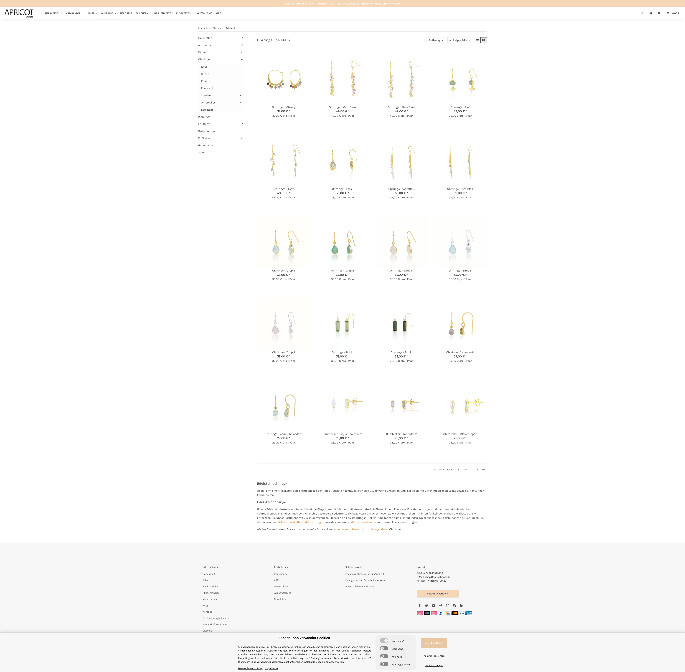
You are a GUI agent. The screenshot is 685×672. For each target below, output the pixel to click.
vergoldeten (340, 529)
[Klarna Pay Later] (434, 613)
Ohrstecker (208, 102)
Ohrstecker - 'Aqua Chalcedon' (342, 434)
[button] (651, 13)
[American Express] (468, 613)
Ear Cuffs (204, 124)
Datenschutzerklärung (250, 668)
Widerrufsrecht (282, 592)
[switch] (384, 640)
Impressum (280, 573)
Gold (204, 67)
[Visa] (461, 613)
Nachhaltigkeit (211, 586)
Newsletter (280, 599)
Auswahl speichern (434, 655)
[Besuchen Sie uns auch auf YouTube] (433, 605)
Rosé (204, 81)
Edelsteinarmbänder (363, 522)
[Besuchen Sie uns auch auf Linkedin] (461, 605)
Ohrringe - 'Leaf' (284, 189)
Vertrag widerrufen (437, 593)
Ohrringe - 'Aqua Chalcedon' (283, 434)
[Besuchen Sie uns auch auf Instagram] (447, 605)
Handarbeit (209, 573)
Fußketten (205, 138)
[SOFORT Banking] (420, 613)
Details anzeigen (434, 665)
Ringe (202, 52)
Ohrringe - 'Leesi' (342, 189)
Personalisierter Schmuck (359, 586)
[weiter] (483, 469)
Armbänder (205, 45)
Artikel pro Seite (458, 40)
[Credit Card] (448, 613)
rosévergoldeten (378, 529)
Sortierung (434, 40)
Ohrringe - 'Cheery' (283, 107)
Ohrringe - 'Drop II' (283, 270)
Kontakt (207, 611)
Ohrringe (204, 59)
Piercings (204, 116)
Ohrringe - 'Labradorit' (460, 352)
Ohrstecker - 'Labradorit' (401, 434)
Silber (205, 74)
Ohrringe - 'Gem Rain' (342, 107)
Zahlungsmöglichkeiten (216, 618)
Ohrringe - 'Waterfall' (401, 189)
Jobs (205, 580)
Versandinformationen (215, 624)
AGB (276, 580)
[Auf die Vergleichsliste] (295, 58)
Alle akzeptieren (434, 643)
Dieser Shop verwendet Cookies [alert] (304, 638)
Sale (201, 152)
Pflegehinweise (211, 592)
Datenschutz (281, 586)
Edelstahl (207, 88)
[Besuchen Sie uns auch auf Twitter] (426, 605)
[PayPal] (441, 613)
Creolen (206, 95)
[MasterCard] (454, 613)
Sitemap (207, 630)
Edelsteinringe (313, 522)
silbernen (355, 529)
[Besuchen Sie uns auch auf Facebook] (419, 605)
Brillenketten (206, 131)
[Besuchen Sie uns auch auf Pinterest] (440, 605)
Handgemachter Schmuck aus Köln (365, 580)
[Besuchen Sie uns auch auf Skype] (454, 605)
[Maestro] (427, 613)
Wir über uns (210, 599)
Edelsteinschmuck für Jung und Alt (364, 573)
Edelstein (207, 109)
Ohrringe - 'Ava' (460, 107)
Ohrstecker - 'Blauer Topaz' (460, 434)
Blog (205, 605)
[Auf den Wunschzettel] (304, 58)
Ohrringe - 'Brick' (342, 352)
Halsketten (205, 38)
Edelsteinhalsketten (289, 522)
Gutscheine (205, 145)
